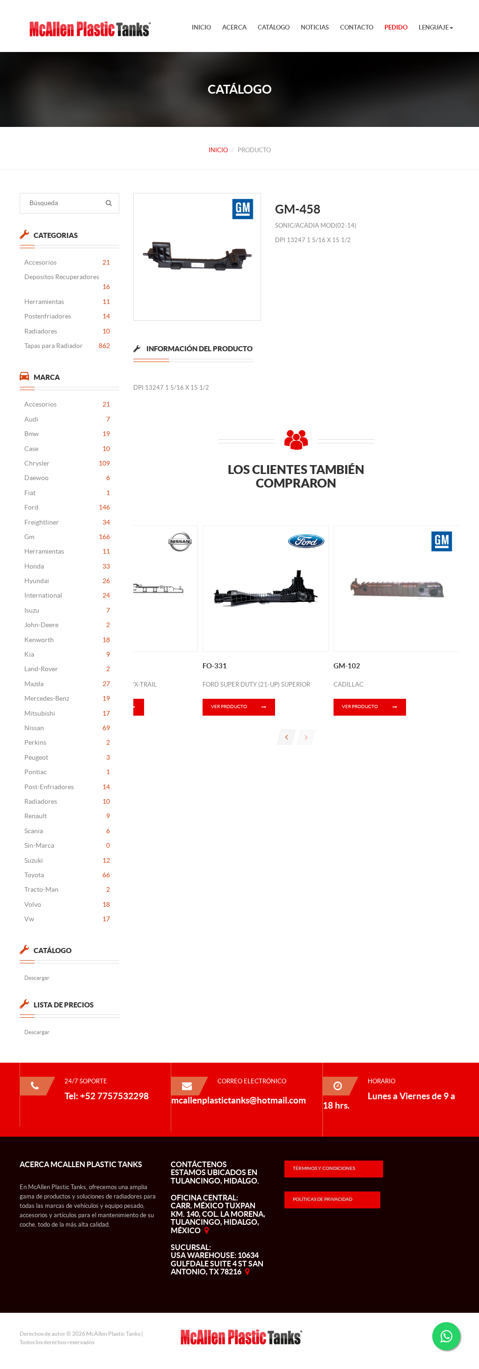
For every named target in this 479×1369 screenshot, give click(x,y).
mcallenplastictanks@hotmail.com (238, 1100)
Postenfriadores (67, 316)
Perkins (67, 742)
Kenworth (67, 640)
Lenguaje (434, 27)
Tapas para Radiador (67, 345)
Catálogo (274, 27)
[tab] (193, 352)
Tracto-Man (67, 889)
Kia (67, 654)
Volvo (67, 904)
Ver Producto (229, 706)
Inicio (201, 27)
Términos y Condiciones (324, 1168)
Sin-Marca (67, 845)
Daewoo (67, 477)
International (67, 595)
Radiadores (67, 331)
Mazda (67, 684)
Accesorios (67, 262)
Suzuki (67, 860)
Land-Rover (67, 669)
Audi (67, 419)
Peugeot (67, 757)
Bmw (67, 433)
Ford (67, 507)
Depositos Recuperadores (67, 281)
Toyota (67, 875)
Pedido (396, 27)
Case (67, 448)
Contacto (356, 27)
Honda (67, 566)
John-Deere (67, 625)
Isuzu (67, 610)
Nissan (67, 728)
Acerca (234, 27)
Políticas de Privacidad (322, 1199)
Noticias (315, 27)
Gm (67, 536)
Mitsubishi (67, 713)
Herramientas (67, 301)
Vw (67, 919)
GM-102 (347, 666)
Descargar (37, 978)
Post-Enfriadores (67, 787)
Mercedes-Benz (67, 698)
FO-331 (215, 666)
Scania (67, 831)
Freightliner (67, 522)
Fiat (67, 492)
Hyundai (67, 581)
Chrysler (67, 463)
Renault (67, 816)
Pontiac (67, 772)
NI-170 (83, 666)
